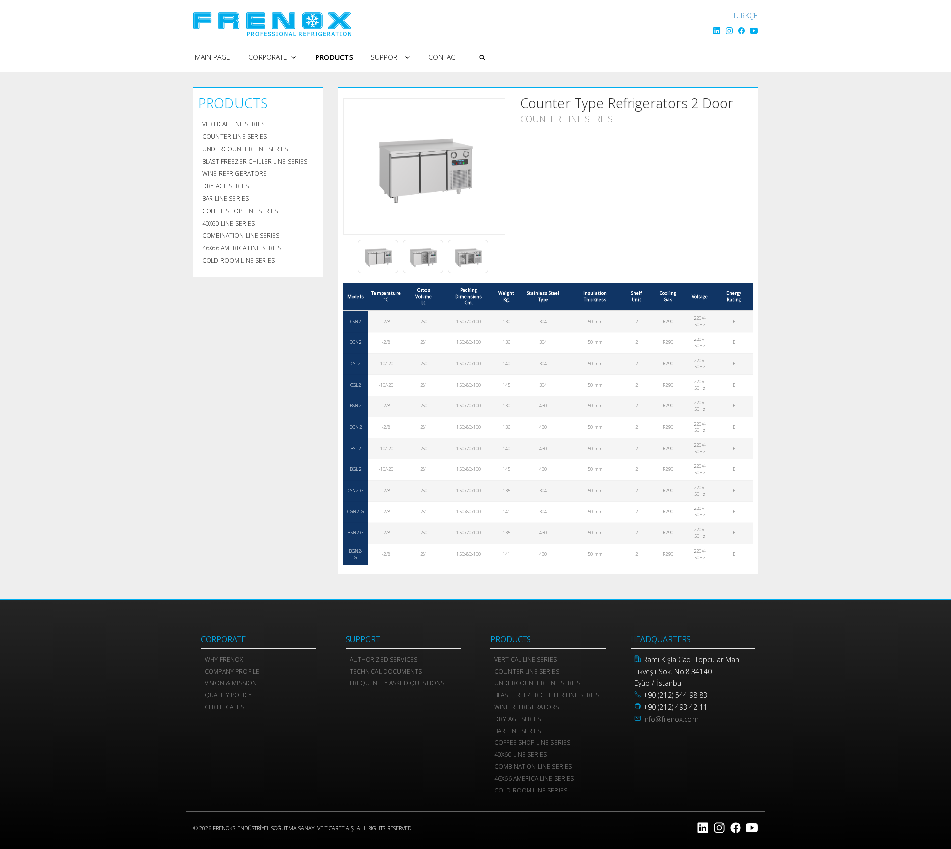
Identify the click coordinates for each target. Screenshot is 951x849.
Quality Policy (228, 695)
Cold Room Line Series (238, 260)
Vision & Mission (231, 683)
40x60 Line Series (228, 223)
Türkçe (745, 15)
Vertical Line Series (233, 124)
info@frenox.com (671, 719)
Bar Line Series (225, 198)
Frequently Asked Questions (397, 683)
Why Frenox (224, 659)
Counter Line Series (234, 136)
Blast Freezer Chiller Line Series (255, 161)
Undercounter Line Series (245, 149)
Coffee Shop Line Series (240, 211)
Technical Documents (386, 671)
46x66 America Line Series (242, 248)
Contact (443, 57)
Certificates (224, 707)
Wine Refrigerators (234, 174)
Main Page (212, 57)
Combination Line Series (240, 235)
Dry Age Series (225, 186)
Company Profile (232, 671)
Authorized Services (384, 659)
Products (334, 57)
